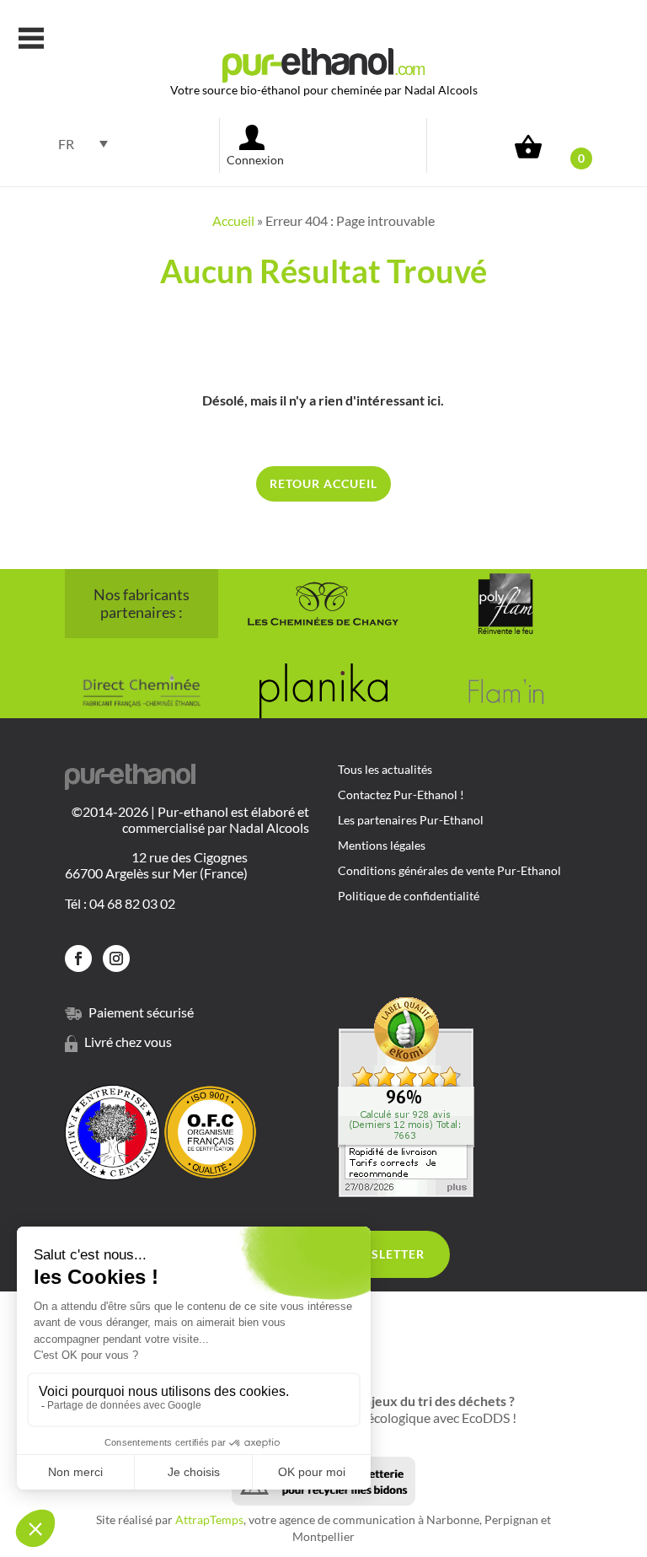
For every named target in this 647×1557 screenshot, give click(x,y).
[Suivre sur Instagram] (116, 958)
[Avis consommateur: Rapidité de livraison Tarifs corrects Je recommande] (406, 1192)
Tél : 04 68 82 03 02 (120, 903)
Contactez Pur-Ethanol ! (401, 795)
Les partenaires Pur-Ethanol (411, 820)
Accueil (233, 220)
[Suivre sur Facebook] (78, 958)
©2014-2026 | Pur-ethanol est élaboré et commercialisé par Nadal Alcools (190, 819)
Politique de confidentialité (408, 896)
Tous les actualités (385, 770)
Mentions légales (381, 846)
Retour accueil (323, 483)
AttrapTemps (209, 1519)
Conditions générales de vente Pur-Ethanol (449, 871)
